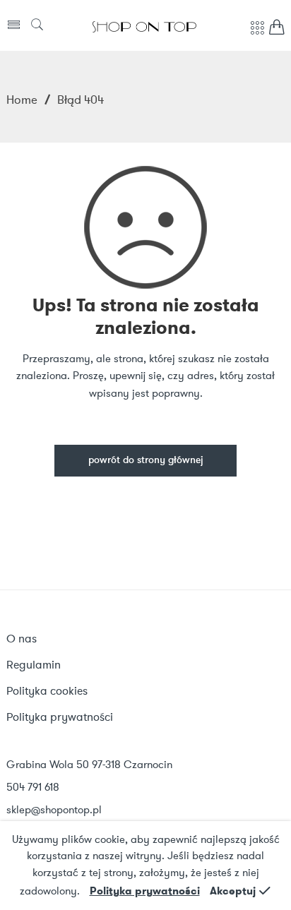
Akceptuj (233, 891)
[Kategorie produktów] (257, 35)
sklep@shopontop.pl (54, 810)
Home (21, 99)
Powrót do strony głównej (145, 460)
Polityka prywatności (145, 891)
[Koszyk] (277, 30)
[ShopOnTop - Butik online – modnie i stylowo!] (144, 25)
